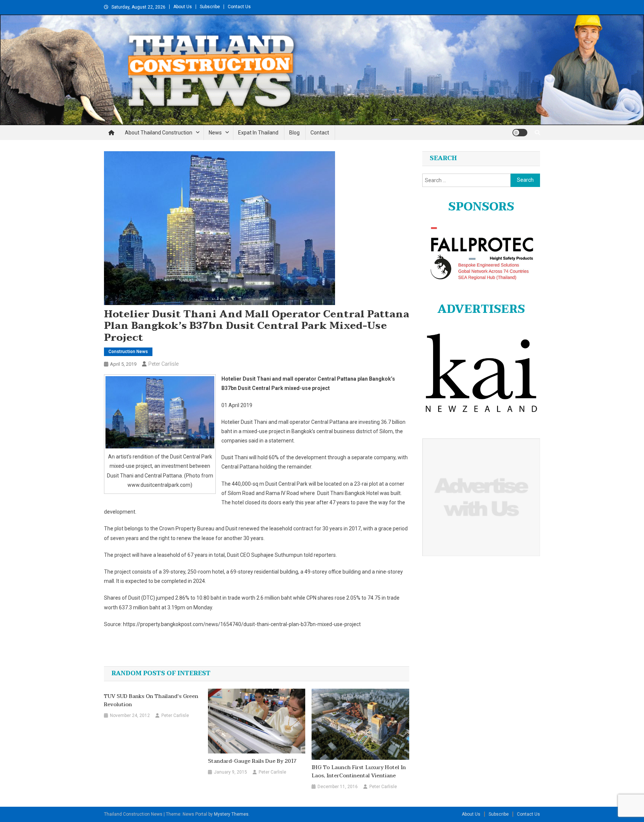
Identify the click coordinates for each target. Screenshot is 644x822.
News (215, 133)
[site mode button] (519, 132)
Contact (319, 133)
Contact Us (239, 6)
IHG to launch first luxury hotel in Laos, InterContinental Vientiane (359, 772)
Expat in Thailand (258, 133)
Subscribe (210, 6)
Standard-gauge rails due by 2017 (252, 761)
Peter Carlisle (163, 364)
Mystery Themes (231, 814)
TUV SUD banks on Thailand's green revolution (151, 700)
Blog (294, 133)
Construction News (128, 351)
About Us (182, 6)
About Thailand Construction (158, 133)
